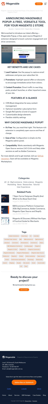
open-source (41, 256)
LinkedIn (24, 389)
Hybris (41, 242)
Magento (3, 10)
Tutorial (36, 184)
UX (21, 266)
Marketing (11, 184)
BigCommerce (16, 182)
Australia (36, 236)
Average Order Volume (11, 239)
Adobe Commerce (14, 236)
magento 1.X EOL (12, 249)
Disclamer (34, 401)
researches (39, 259)
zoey (26, 266)
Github (39, 389)
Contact (39, 3)
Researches (27, 184)
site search (26, 263)
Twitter (9, 389)
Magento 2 (23, 249)
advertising (24, 236)
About (10, 395)
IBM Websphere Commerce (14, 246)
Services (16, 395)
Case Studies (37, 395)
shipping (12, 263)
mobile (21, 256)
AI (8, 182)
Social (33, 263)
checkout (6, 242)
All (5, 182)
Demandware (24, 242)
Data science (28, 182)
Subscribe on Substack (24, 382)
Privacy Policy (28, 401)
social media (41, 263)
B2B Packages (26, 395)
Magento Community (34, 249)
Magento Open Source (38, 253)
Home (4, 395)
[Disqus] (24, 322)
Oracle (7, 259)
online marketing (30, 256)
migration (14, 256)
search (5, 263)
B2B (20, 239)
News (31, 29)
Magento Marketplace (23, 253)
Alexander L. (11, 29)
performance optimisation (18, 259)
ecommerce (34, 242)
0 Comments (37, 29)
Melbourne (6, 256)
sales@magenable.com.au (14, 369)
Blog (44, 395)
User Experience (23, 187)
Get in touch (24, 289)
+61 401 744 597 (14, 367)
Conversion (15, 242)
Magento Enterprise (9, 253)
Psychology (30, 259)
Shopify (19, 263)
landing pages (28, 246)
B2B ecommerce (28, 239)
